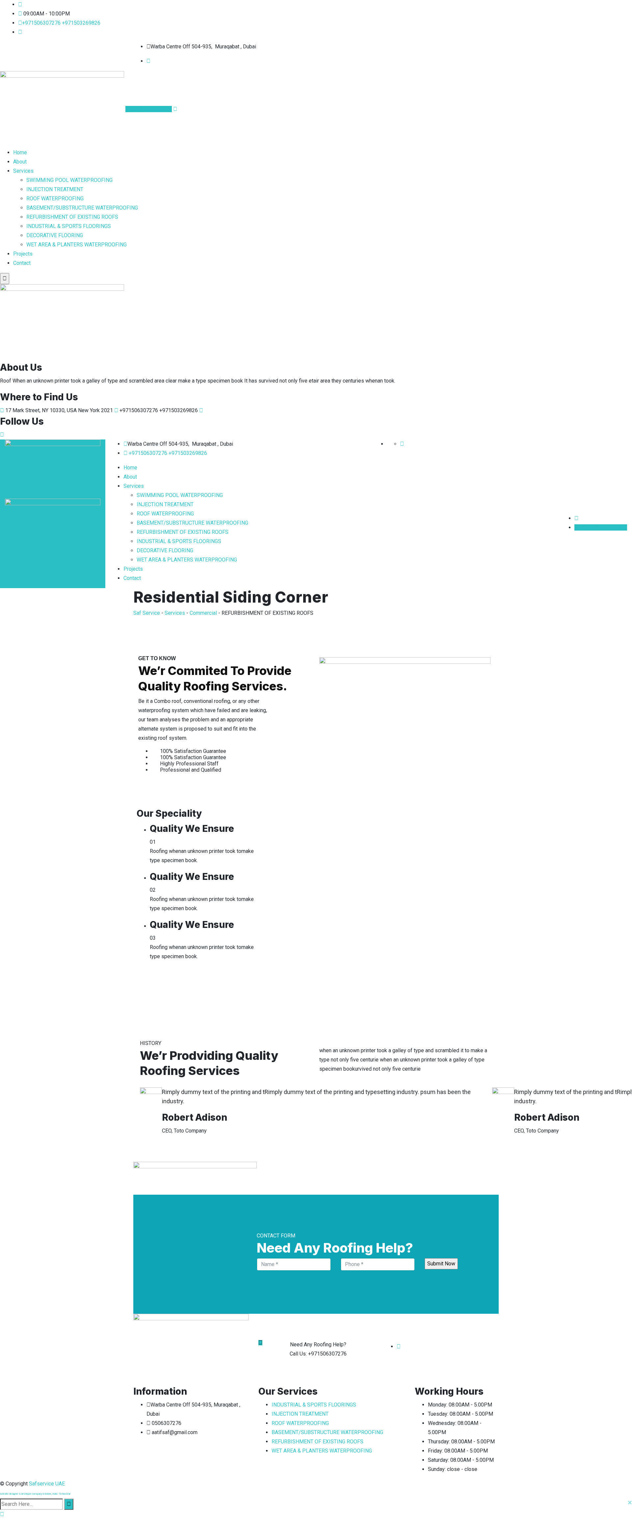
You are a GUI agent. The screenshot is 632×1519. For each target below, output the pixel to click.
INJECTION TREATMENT (54, 189)
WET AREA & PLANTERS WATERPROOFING (76, 244)
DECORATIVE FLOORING (54, 235)
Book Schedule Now (148, 109)
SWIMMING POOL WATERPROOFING (69, 180)
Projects (23, 254)
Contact (22, 263)
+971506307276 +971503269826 (61, 23)
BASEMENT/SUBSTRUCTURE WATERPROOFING (82, 208)
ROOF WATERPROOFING (55, 198)
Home (20, 152)
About (20, 162)
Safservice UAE (47, 1484)
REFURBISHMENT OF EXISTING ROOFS (72, 217)
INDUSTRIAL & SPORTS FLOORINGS (68, 226)
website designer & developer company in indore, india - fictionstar (35, 1493)
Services (23, 171)
